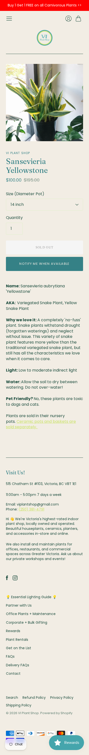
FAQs (10, 656)
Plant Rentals (17, 639)
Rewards (13, 630)
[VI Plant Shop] (45, 38)
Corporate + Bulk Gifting (26, 622)
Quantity (14, 217)
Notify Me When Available (44, 263)
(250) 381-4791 (31, 509)
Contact (13, 673)
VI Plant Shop (18, 153)
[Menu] (9, 18)
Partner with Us (19, 605)
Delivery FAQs (17, 665)
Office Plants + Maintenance (31, 613)
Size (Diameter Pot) (25, 194)
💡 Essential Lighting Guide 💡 (31, 596)
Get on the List (18, 648)
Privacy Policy (61, 697)
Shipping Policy (18, 705)
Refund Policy (34, 697)
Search (12, 697)
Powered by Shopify (56, 713)
